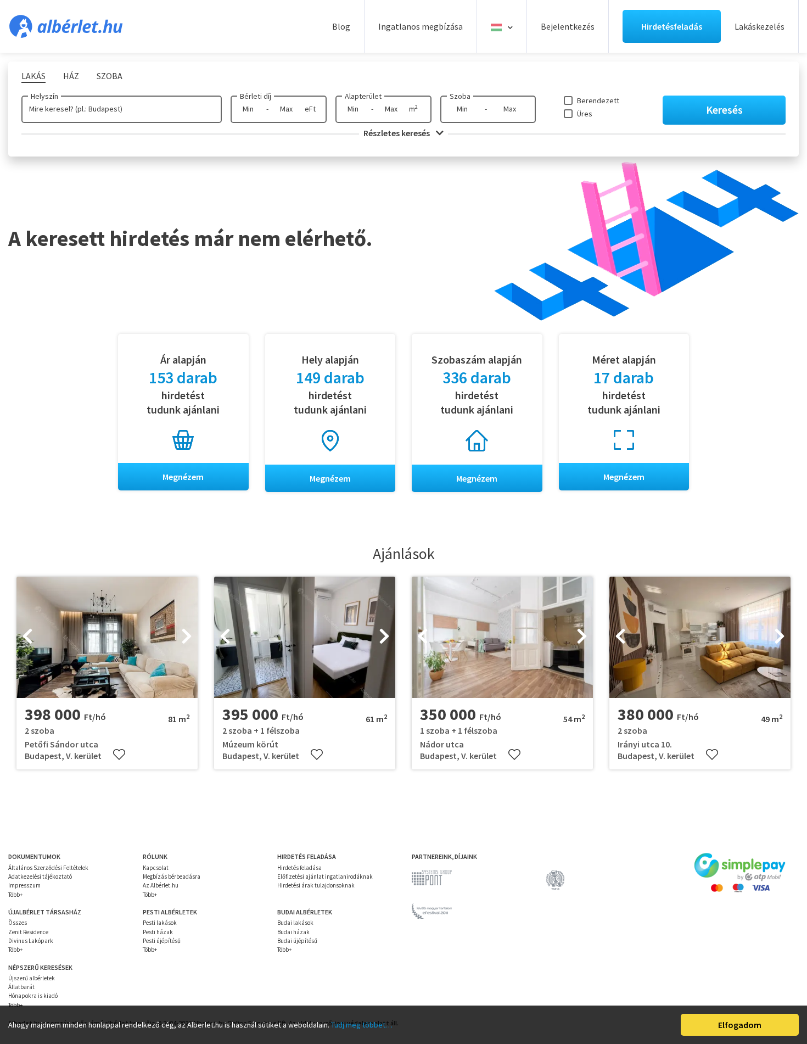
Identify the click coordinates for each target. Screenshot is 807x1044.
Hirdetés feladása (299, 868)
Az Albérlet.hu (160, 885)
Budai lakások (295, 922)
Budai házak (293, 932)
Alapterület (363, 96)
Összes (17, 922)
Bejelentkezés (568, 26)
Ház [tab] (71, 75)
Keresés (724, 109)
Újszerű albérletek (31, 978)
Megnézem (183, 476)
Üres (584, 114)
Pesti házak (158, 932)
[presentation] (27, 637)
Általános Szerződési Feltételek (48, 868)
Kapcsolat (156, 868)
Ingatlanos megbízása (420, 26)
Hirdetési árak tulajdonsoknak (316, 885)
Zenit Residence (28, 932)
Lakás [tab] (33, 75)
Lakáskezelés (759, 26)
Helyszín (44, 96)
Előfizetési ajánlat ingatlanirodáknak (325, 876)
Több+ (15, 894)
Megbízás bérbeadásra (171, 876)
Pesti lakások (160, 922)
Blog (341, 26)
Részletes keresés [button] (397, 132)
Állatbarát (21, 987)
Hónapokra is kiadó (33, 996)
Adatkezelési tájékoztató (40, 876)
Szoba (460, 96)
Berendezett (598, 100)
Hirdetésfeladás (671, 26)
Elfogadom (739, 1024)
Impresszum (24, 885)
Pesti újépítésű (162, 941)
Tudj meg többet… (362, 1025)
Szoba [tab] (109, 75)
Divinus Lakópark (30, 941)
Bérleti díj (255, 96)
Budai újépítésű (297, 941)
